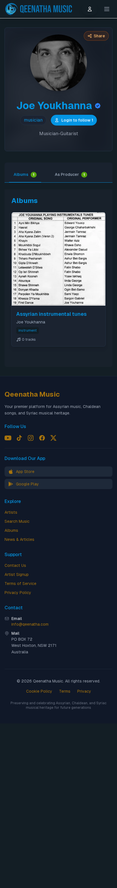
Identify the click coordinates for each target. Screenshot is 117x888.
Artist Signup (17, 574)
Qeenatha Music (32, 394)
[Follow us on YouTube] (8, 438)
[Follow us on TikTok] (19, 438)
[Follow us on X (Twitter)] (53, 438)
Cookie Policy (39, 691)
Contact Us (15, 565)
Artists (11, 512)
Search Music (17, 521)
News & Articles (19, 539)
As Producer (70, 174)
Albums (24, 174)
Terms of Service (20, 583)
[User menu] (90, 9)
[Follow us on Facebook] (42, 438)
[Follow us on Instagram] (30, 438)
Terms (64, 691)
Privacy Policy (18, 592)
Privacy (84, 691)
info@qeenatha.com (30, 624)
